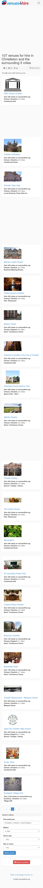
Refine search (35, 68)
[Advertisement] (21, 29)
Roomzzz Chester (12, 635)
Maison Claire (10, 323)
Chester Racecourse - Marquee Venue (21, 697)
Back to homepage (17, 875)
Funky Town (9, 762)
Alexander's (9, 540)
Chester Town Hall (12, 185)
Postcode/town (9, 819)
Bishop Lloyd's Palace (13, 261)
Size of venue (8, 844)
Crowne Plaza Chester (14, 604)
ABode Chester (10, 417)
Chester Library (10, 478)
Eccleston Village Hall (13, 792)
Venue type (7, 836)
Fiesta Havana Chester (14, 292)
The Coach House (12, 508)
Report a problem (22, 862)
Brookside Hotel (11, 666)
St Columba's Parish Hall (15, 573)
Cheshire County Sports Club (17, 386)
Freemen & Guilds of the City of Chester (21, 354)
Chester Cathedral (12, 154)
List (6, 68)
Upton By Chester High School (17, 728)
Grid (11, 68)
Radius (6, 827)
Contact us (29, 875)
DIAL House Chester (13, 93)
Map (16, 68)
